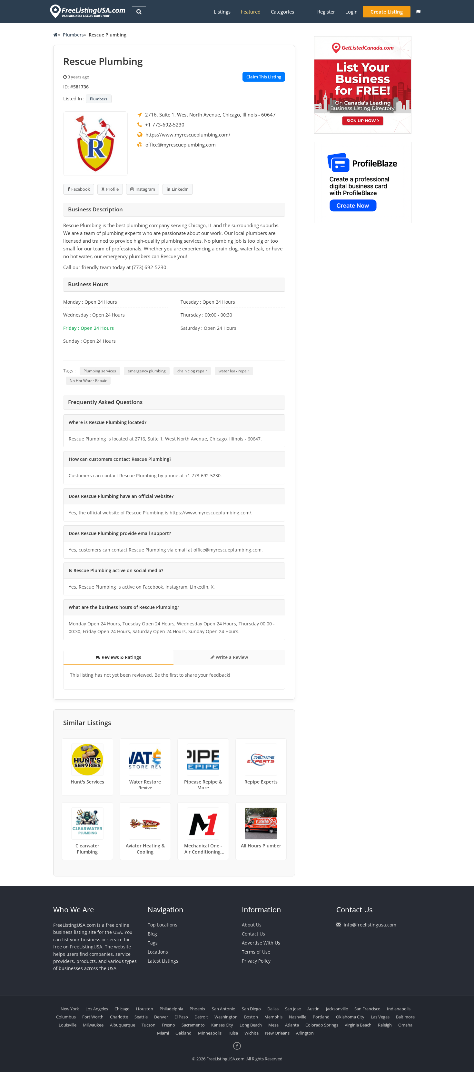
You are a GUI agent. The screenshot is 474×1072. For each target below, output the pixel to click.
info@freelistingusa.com (370, 925)
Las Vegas (380, 1017)
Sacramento (193, 1025)
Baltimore (405, 1017)
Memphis (273, 1017)
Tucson (148, 1025)
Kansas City (222, 1025)
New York (70, 1009)
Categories (282, 11)
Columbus (66, 1017)
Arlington (305, 1033)
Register (326, 11)
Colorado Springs (321, 1025)
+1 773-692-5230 (164, 124)
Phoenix (197, 1009)
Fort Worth (93, 1017)
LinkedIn (180, 189)
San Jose (293, 1009)
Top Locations (162, 925)
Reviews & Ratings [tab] (120, 657)
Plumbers (73, 35)
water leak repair (234, 371)
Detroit (201, 1017)
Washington (226, 1017)
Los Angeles (96, 1009)
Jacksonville (337, 1009)
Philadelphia (171, 1009)
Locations (158, 952)
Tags (153, 943)
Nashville (297, 1017)
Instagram (145, 189)
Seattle (141, 1017)
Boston (251, 1017)
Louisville (67, 1025)
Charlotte (119, 1017)
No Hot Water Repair (88, 380)
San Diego (251, 1009)
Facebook (80, 189)
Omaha (405, 1025)
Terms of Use (256, 952)
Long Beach (251, 1025)
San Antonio (223, 1009)
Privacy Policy (256, 961)
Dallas (273, 1009)
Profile (112, 189)
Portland (321, 1017)
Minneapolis (210, 1033)
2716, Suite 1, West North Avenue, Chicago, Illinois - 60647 (210, 114)
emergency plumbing (147, 371)
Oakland (183, 1033)
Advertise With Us (261, 943)
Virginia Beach (358, 1025)
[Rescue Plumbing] (95, 143)
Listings (222, 11)
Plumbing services (100, 371)
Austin (313, 1009)
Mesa (273, 1025)
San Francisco (367, 1009)
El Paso (181, 1017)
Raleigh (385, 1025)
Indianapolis (398, 1009)
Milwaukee (93, 1025)
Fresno (168, 1025)
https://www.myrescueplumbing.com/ (188, 134)
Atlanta (292, 1025)
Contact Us (253, 934)
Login (351, 11)
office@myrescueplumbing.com (180, 144)
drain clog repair (192, 371)
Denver (161, 1017)
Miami (163, 1033)
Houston (144, 1009)
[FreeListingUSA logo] (86, 11)
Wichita (251, 1033)
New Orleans (277, 1033)
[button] (418, 11)
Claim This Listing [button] (263, 77)
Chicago (122, 1009)
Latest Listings (163, 961)
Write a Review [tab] (231, 657)
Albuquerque (122, 1025)
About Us (252, 925)
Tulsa (233, 1033)
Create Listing (386, 11)
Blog (152, 934)
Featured (251, 11)
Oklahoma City (350, 1017)
